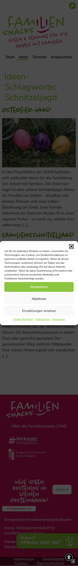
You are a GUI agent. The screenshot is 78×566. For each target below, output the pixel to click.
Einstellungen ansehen (39, 311)
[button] (71, 246)
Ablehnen (39, 299)
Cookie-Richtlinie (23, 319)
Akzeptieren (39, 287)
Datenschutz (42, 319)
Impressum (58, 319)
